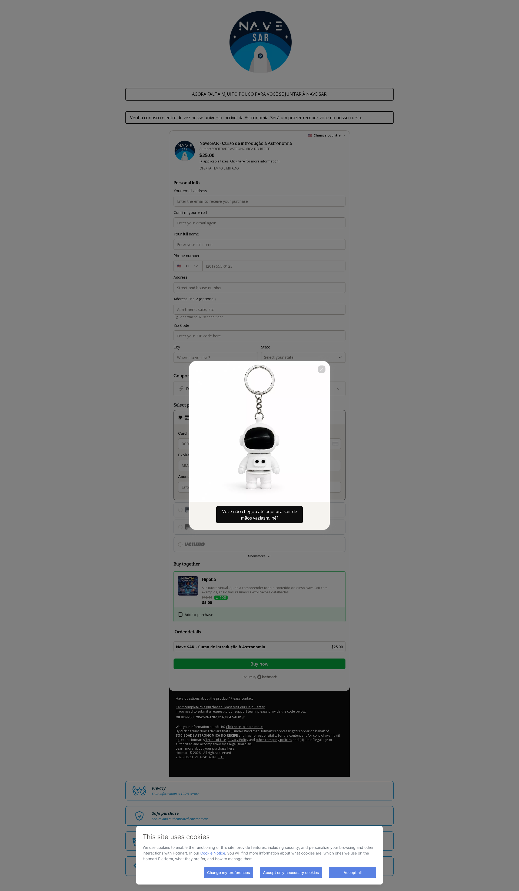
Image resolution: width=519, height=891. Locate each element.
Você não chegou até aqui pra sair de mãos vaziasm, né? (259, 514)
